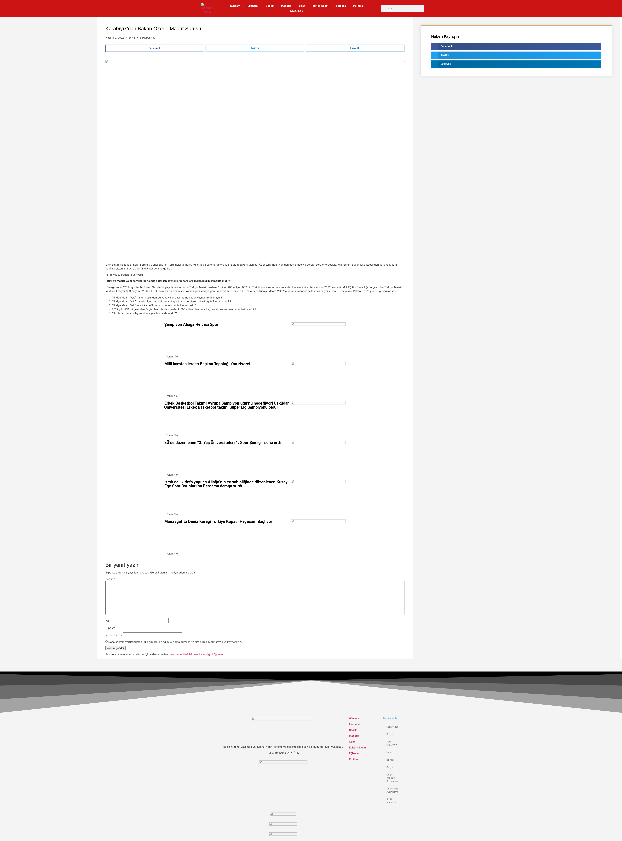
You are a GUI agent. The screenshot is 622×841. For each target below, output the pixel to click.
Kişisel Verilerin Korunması (392, 778)
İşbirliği (390, 760)
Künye (389, 734)
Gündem (235, 5)
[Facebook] (384, 811)
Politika (358, 5)
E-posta (110, 628)
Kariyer (390, 767)
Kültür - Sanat (357, 747)
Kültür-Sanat (320, 5)
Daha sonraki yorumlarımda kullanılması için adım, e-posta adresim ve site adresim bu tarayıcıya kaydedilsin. (175, 642)
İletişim (390, 752)
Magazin (286, 5)
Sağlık (270, 5)
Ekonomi (253, 5)
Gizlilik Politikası (391, 801)
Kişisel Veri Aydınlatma (392, 790)
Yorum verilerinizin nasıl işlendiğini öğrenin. (197, 654)
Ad (107, 620)
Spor (302, 5)
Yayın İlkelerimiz (391, 743)
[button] (154, 48)
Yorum (110, 579)
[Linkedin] (384, 827)
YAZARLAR (296, 10)
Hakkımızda (392, 726)
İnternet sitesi (113, 635)
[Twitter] (384, 819)
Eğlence (341, 5)
